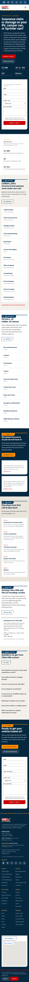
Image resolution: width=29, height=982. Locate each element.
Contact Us (4, 903)
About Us (17, 892)
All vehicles (7, 339)
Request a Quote (9, 56)
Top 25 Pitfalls (18, 916)
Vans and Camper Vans (20, 882)
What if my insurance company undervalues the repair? (11, 711)
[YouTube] (4, 2)
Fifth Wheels (18, 877)
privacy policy (17, 973)
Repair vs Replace (19, 921)
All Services (4, 885)
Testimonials (18, 906)
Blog (3, 913)
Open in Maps (9, 938)
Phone (5, 94)
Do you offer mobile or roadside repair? (14, 705)
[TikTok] (16, 2)
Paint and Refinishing (7, 880)
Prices (3, 919)
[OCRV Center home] (5, 7)
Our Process (18, 898)
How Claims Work (19, 919)
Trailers (17, 880)
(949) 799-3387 (8, 61)
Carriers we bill (8, 489)
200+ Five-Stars (13, 843)
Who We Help (5, 898)
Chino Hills (4, 892)
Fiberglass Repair (6, 877)
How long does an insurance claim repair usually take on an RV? (14, 671)
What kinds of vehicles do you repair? (13, 701)
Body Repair (5, 882)
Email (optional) (8, 771)
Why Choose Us (19, 900)
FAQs (3, 921)
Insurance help (8, 455)
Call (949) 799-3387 (10, 747)
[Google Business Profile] (8, 2)
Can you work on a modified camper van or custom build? (14, 695)
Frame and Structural (7, 874)
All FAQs (6, 662)
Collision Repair (5, 871)
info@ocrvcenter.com (7, 840)
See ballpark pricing (10, 751)
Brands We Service (6, 895)
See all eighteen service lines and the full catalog (13, 305)
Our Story (17, 895)
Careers (17, 903)
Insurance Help (19, 913)
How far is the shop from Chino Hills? (13, 684)
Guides (3, 916)
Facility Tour (4, 900)
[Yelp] (12, 2)
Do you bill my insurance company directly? (12, 678)
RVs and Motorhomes (20, 871)
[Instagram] (25, 2)
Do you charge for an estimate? (11, 689)
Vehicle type (7, 100)
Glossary (4, 924)
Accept (14, 979)
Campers (17, 874)
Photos (3, 927)
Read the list (7, 471)
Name (5, 88)
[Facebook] (21, 2)
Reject (6, 979)
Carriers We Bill (19, 924)
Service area (8, 612)
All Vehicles (18, 885)
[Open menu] (25, 7)
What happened (8, 106)
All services (7, 201)
